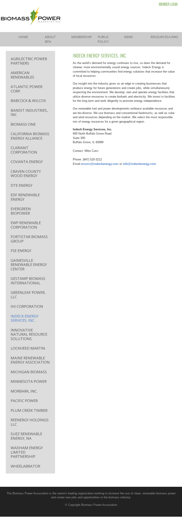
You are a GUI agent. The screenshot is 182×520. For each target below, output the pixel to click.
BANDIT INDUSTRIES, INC (29, 112)
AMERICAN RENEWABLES (22, 75)
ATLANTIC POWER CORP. (26, 89)
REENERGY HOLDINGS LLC (30, 422)
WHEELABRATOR (25, 466)
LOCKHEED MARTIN (28, 348)
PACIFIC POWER (24, 400)
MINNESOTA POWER (29, 381)
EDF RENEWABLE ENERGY (25, 197)
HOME (23, 37)
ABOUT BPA (50, 39)
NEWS (128, 37)
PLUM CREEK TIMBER (29, 410)
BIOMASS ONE (23, 124)
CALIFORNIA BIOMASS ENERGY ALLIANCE (30, 136)
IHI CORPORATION (27, 306)
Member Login (171, 4)
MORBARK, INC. (24, 391)
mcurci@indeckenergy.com (100, 164)
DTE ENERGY (21, 185)
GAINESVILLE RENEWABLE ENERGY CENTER (29, 265)
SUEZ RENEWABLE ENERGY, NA (26, 436)
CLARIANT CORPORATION (24, 150)
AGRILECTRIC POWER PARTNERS (29, 61)
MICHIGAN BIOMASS (29, 371)
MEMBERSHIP (81, 37)
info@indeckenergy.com (139, 164)
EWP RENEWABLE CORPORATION (26, 225)
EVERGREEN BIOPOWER (21, 211)
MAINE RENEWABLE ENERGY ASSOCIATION (30, 360)
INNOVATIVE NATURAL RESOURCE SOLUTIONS (29, 334)
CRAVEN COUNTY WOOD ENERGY (26, 173)
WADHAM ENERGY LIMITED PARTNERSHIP (27, 452)
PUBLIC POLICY (103, 39)
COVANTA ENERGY (27, 161)
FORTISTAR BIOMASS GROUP (29, 239)
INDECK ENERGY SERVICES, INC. (24, 318)
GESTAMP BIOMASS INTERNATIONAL (28, 280)
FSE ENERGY (21, 250)
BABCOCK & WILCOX (28, 100)
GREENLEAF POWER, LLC (28, 294)
